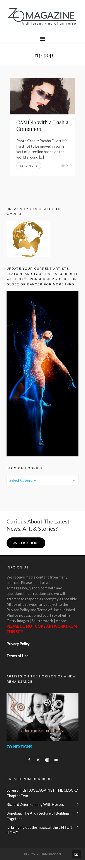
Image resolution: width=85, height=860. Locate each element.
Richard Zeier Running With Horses (35, 804)
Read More (28, 165)
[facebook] (29, 760)
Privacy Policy (18, 643)
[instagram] (47, 760)
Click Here (28, 543)
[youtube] (56, 760)
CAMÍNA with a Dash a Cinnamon (42, 125)
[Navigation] (42, 38)
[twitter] (38, 760)
